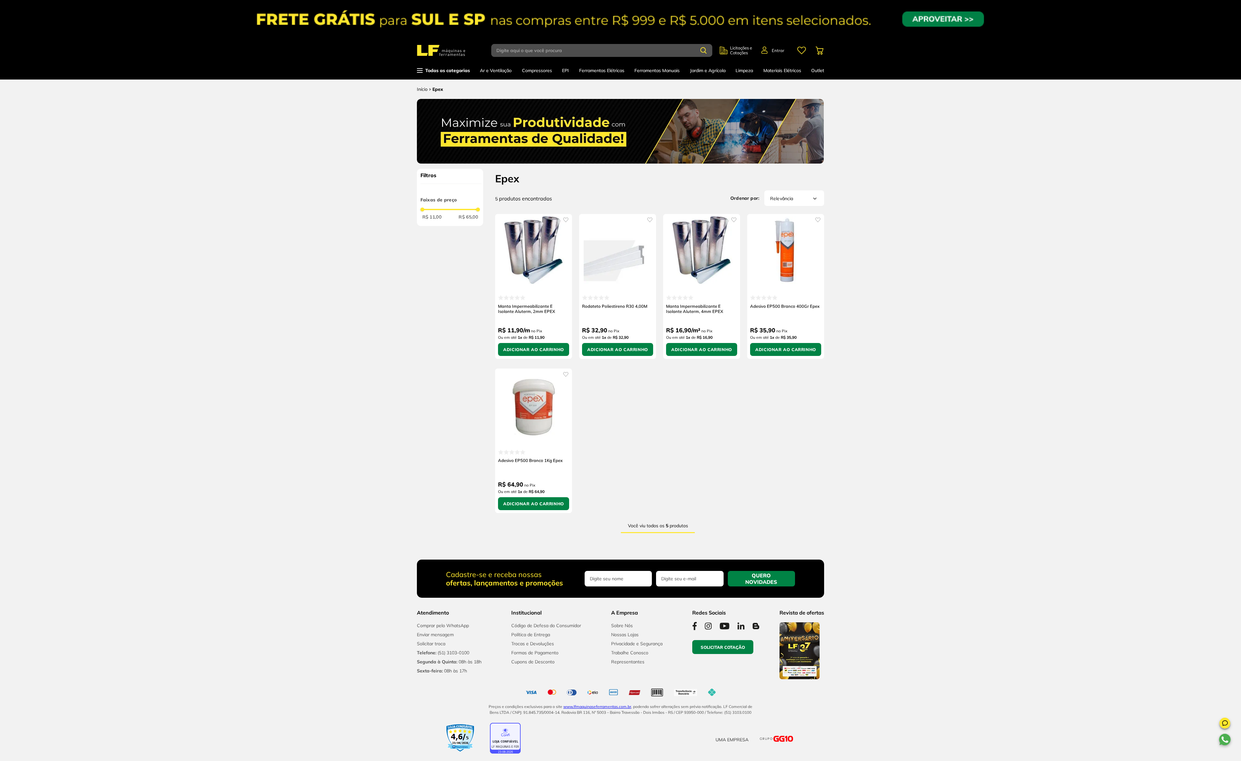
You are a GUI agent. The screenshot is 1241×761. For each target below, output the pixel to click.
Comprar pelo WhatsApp (443, 625)
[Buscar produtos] (703, 50)
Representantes (627, 662)
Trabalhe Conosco (629, 653)
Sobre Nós (622, 625)
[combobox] (605, 50)
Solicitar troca (431, 644)
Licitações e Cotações (741, 50)
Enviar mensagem (435, 635)
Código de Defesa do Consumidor (546, 625)
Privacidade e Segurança (637, 644)
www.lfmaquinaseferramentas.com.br (597, 706)
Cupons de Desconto (533, 662)
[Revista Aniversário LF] (800, 677)
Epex (437, 89)
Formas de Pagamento (534, 653)
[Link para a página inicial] (422, 89)
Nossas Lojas (625, 635)
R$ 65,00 (468, 217)
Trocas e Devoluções (532, 644)
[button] (1224, 724)
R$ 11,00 (432, 217)
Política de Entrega (530, 635)
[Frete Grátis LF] (620, 19)
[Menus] (801, 50)
